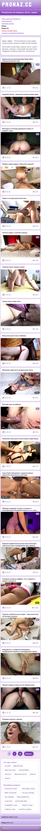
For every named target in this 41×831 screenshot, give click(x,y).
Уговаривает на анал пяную (12, 805)
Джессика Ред (18, 766)
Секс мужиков (9, 797)
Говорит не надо (27, 805)
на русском (8, 801)
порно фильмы (7, 21)
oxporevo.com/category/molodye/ (13, 33)
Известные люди (10, 770)
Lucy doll (7, 766)
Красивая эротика (8, 23)
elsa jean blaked (24, 770)
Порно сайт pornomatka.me (11, 19)
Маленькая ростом (21, 774)
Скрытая (32, 774)
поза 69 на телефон (25, 809)
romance (7, 778)
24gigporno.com (7, 822)
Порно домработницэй (24, 797)
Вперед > (28, 754)
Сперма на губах (10, 809)
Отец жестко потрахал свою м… (12, 788)
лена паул (8, 774)
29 (20, 754)
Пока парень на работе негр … (29, 788)
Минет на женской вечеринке (12, 793)
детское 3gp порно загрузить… (22, 801)
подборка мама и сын (9, 817)
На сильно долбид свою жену (29, 793)
